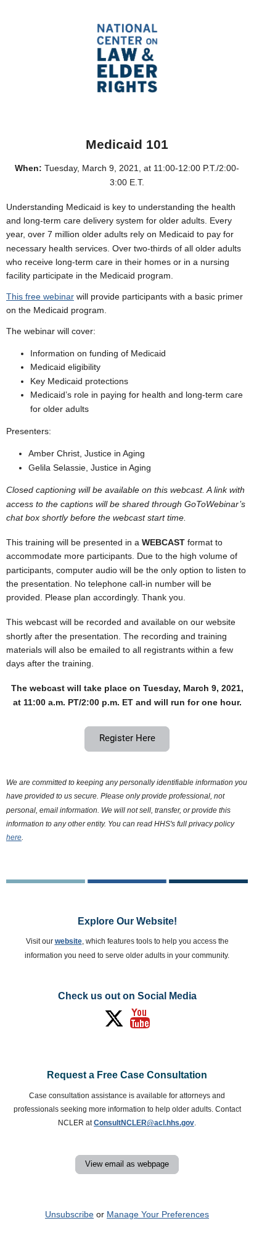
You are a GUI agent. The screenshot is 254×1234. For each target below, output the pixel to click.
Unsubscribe (69, 1214)
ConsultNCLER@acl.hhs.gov (144, 1123)
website (68, 941)
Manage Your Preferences (158, 1214)
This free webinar (40, 296)
